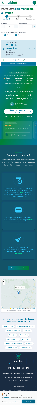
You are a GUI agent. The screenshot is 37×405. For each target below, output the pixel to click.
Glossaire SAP (19, 373)
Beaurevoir (25, 347)
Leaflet (13, 308)
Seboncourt (8, 326)
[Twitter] (23, 368)
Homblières (12, 347)
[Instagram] (18, 368)
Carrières (21, 380)
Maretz (26, 339)
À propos (6, 373)
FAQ (11, 373)
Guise (27, 330)
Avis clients (8, 377)
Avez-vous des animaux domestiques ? (13, 32)
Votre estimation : (12, 42)
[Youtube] (9, 368)
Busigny (24, 335)
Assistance (28, 377)
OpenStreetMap (20, 308)
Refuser (4, 401)
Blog (26, 380)
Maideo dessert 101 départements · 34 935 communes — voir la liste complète (18, 386)
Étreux (12, 335)
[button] (18, 49)
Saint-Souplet (12, 339)
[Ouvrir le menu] (34, 3)
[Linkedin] (27, 368)
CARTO (33, 308)
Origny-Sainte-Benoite (13, 343)
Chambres (4, 23)
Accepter (28, 401)
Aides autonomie (18, 377)
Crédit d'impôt (29, 373)
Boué (29, 343)
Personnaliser (14, 401)
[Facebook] (14, 368)
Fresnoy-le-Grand (13, 330)
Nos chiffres (13, 380)
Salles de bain (23, 23)
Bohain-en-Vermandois (25, 326)
